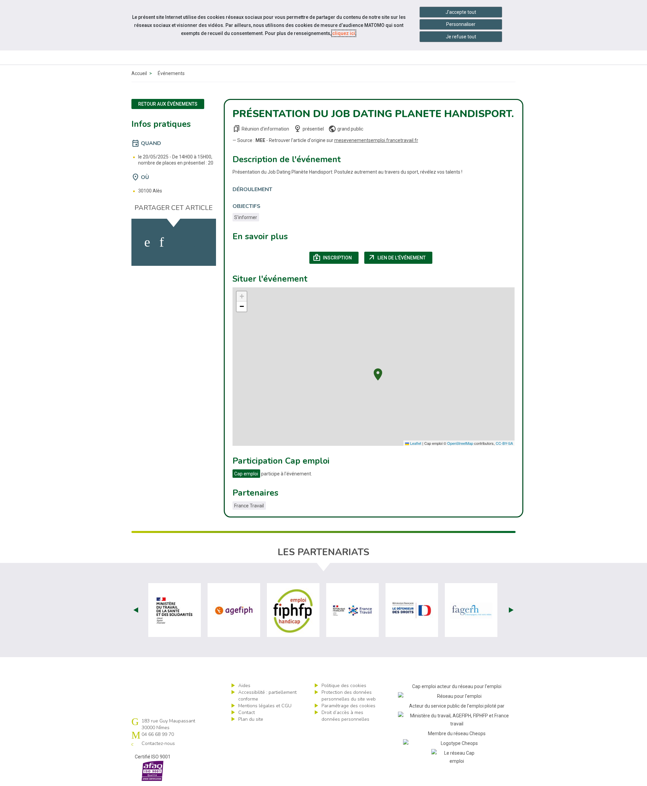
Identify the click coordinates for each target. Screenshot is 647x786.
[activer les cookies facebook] (147, 242)
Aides (244, 685)
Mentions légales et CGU (264, 706)
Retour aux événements (167, 104)
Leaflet (415, 443)
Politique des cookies (343, 685)
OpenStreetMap (460, 443)
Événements (171, 73)
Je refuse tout (461, 36)
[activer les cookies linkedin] (161, 242)
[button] (378, 374)
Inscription (336, 257)
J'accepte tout (460, 12)
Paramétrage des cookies (348, 706)
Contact (246, 712)
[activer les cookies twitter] (178, 242)
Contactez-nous (158, 743)
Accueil (139, 73)
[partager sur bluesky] (197, 242)
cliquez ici (343, 33)
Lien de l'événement (400, 257)
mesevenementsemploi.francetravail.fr (376, 140)
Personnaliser (460, 24)
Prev (135, 610)
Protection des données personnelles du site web (348, 695)
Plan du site (250, 719)
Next (511, 610)
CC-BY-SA (504, 443)
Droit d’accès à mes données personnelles (345, 715)
